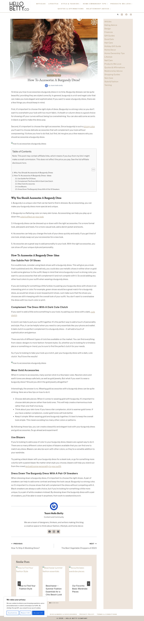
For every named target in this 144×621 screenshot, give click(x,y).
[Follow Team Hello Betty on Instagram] (54, 532)
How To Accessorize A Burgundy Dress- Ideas (32, 176)
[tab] (49, 602)
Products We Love (112, 64)
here (24, 163)
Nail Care (108, 60)
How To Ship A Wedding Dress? (25, 546)
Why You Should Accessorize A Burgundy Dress (33, 173)
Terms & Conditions (107, 614)
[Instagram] (122, 14)
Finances (108, 32)
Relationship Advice (113, 71)
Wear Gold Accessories (26, 184)
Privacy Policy (87, 614)
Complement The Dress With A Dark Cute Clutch (35, 181)
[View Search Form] (118, 14)
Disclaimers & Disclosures (63, 614)
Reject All (25, 613)
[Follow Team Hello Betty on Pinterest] (58, 532)
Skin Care (108, 78)
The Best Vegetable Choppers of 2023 (79, 546)
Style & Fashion (54, 75)
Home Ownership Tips (114, 53)
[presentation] (27, 573)
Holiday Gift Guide (112, 46)
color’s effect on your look (32, 216)
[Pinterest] (131, 14)
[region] (25, 606)
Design (107, 28)
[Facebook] (126, 14)
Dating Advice (110, 25)
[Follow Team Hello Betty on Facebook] (50, 532)
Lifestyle (53, 4)
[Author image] (46, 85)
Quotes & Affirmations (71, 9)
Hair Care (108, 43)
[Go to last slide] (19, 583)
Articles (41, 4)
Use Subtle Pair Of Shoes (27, 179)
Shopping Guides (112, 74)
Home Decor (110, 50)
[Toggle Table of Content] (92, 169)
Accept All (38, 613)
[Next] (88, 583)
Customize (12, 613)
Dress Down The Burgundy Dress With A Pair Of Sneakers (38, 189)
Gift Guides (109, 36)
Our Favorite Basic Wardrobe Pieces (79, 589)
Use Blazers (22, 187)
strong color (89, 126)
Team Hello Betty (57, 85)
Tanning (108, 85)
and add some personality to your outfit (43, 466)
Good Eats (109, 39)
